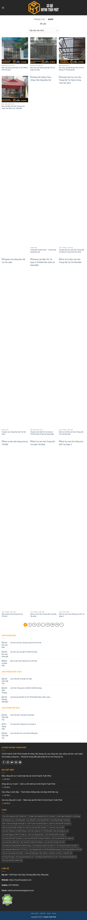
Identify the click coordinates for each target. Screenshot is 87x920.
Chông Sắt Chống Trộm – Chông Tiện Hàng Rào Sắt (43, 251)
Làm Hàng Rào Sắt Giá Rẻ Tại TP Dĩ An (14, 849)
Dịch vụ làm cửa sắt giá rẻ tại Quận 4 (14, 823)
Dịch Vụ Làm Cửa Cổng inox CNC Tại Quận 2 (71, 615)
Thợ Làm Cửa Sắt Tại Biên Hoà (12, 860)
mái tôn (51, 853)
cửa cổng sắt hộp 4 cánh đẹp (60, 820)
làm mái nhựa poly (32, 853)
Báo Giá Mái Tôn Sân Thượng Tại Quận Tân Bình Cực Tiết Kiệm (13, 107)
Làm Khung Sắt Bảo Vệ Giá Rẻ (71, 849)
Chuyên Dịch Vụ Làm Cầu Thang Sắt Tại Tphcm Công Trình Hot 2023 (71, 251)
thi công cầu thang (8, 857)
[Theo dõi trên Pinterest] (20, 762)
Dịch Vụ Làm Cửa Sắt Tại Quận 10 (13, 827)
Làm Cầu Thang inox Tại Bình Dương (14, 831)
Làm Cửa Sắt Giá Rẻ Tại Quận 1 (55, 835)
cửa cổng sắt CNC (43, 820)
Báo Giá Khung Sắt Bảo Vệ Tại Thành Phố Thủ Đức (15, 69)
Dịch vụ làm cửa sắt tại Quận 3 (37, 823)
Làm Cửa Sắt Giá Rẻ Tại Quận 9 (12, 838)
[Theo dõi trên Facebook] (4, 762)
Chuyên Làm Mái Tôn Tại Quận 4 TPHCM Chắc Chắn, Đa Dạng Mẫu (42, 433)
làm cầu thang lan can (61, 831)
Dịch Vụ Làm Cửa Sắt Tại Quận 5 (60, 823)
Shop (49, 913)
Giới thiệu (34, 913)
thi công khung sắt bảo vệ (68, 857)
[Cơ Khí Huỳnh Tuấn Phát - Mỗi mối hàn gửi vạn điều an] (43, 7)
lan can (52, 827)
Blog (54, 913)
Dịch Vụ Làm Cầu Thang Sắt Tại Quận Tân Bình (43, 615)
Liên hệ (42, 913)
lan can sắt (60, 827)
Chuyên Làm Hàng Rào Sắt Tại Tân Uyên (14, 433)
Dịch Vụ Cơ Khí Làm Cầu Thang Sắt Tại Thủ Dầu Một (71, 433)
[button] (3, 7)
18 (52, 625)
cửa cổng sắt (31, 820)
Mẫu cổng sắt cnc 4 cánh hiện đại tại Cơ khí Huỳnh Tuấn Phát (26, 776)
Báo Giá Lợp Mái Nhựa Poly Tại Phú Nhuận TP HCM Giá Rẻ (71, 69)
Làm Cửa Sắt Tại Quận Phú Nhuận (31, 842)
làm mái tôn (43, 853)
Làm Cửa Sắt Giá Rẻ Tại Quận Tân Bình (37, 838)
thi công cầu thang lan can (24, 857)
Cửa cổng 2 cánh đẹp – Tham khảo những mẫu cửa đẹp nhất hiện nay (30, 792)
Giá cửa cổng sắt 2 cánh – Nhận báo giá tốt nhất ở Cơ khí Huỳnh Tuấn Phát (32, 800)
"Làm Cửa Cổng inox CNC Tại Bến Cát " (14, 816)
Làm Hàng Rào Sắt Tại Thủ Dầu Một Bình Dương (44, 849)
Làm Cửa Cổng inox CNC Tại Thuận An (14, 835)
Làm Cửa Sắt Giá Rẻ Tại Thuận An (62, 838)
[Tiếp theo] (62, 625)
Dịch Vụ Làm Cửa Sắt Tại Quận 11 (37, 827)
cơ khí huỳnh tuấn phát (64, 816)
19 (57, 625)
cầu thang (76, 816)
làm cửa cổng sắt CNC (36, 835)
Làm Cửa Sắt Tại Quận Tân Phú (54, 842)
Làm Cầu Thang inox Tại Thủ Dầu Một (40, 831)
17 (48, 625)
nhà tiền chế (68, 853)
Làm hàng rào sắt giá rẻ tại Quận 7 (67, 846)
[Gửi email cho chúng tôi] (16, 762)
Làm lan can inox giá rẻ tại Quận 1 (13, 853)
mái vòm (59, 853)
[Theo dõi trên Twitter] (12, 762)
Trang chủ (39, 19)
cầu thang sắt (20, 820)
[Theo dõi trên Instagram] (8, 762)
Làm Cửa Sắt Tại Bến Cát (10, 842)
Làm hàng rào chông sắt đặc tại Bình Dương (16, 846)
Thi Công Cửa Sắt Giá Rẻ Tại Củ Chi (46, 857)
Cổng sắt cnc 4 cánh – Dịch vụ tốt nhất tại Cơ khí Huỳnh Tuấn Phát (29, 784)
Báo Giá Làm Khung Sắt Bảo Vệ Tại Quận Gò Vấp (42, 69)
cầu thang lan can (8, 820)
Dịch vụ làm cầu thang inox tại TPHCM (12, 615)
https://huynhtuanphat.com (20, 880)
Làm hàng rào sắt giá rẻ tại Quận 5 (43, 846)
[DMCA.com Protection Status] (7, 900)
